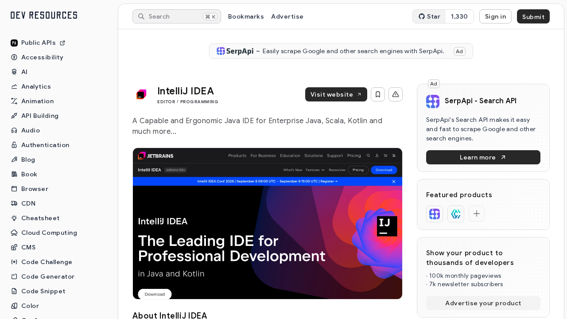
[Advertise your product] (477, 214)
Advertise (287, 16)
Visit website (332, 94)
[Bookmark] (378, 94)
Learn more (478, 157)
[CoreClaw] (455, 214)
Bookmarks (246, 16)
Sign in (495, 16)
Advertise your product (483, 303)
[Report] (395, 94)
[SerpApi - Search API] (434, 214)
